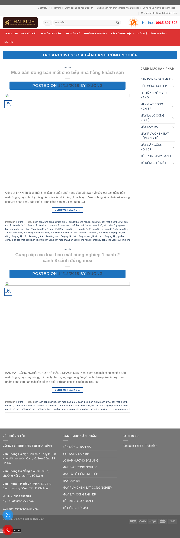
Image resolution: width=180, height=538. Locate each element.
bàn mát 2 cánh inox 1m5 (62, 225)
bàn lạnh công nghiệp (80, 222)
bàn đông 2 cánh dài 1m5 (105, 229)
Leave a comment (120, 240)
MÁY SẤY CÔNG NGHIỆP (151, 147)
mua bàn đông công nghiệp (78, 240)
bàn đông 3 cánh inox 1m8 (64, 232)
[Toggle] (173, 79)
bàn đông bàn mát (88, 232)
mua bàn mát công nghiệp (25, 240)
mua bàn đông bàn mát (51, 240)
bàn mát (96, 222)
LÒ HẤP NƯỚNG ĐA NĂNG (153, 95)
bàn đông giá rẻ (35, 236)
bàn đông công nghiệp (110, 232)
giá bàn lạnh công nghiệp (103, 236)
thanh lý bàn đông (102, 240)
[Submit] (118, 23)
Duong (95, 85)
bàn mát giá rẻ (24, 409)
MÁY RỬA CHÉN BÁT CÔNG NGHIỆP (154, 136)
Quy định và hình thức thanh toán (159, 8)
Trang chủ (11, 33)
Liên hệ (8, 41)
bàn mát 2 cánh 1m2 (112, 222)
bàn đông (31, 229)
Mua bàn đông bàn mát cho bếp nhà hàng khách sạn (67, 72)
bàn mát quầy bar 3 (15, 229)
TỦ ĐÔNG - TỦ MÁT (153, 163)
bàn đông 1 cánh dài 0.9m (50, 229)
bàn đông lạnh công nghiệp (58, 236)
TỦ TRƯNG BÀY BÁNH (155, 156)
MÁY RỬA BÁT (29, 33)
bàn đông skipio (81, 236)
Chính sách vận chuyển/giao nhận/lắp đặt (118, 8)
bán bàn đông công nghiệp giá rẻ (51, 222)
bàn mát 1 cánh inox (77, 402)
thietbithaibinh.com (26, 509)
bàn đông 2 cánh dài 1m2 (78, 229)
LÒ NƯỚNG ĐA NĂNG (51, 33)
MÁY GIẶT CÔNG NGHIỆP (151, 106)
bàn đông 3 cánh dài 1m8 (36, 232)
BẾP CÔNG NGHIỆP (121, 33)
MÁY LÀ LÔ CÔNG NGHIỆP (152, 118)
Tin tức (57, 8)
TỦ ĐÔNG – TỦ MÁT (94, 33)
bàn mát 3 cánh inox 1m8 (89, 225)
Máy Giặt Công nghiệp (151, 33)
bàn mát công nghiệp (114, 225)
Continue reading (67, 210)
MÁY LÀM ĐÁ (73, 33)
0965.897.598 (166, 23)
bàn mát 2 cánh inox (37, 225)
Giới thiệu (42, 8)
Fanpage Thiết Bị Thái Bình (140, 445)
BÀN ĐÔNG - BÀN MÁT (155, 79)
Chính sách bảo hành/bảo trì (79, 8)
